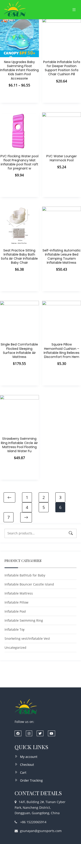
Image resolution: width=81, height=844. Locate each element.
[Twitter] (40, 733)
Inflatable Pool (15, 611)
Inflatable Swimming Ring (23, 620)
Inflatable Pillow (16, 602)
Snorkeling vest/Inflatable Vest (27, 638)
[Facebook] (18, 733)
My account (28, 757)
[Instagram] (29, 733)
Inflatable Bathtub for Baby (24, 575)
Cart (23, 772)
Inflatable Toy (14, 629)
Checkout (27, 764)
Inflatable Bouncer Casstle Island (29, 584)
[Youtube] (51, 733)
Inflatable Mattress (18, 593)
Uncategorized (15, 647)
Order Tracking (31, 780)
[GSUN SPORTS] (14, 9)
